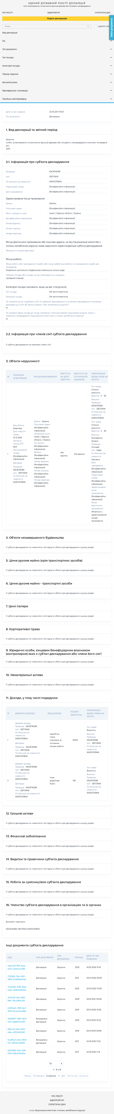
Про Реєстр (7, 13)
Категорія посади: (11, 66)
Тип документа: (9, 49)
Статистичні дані (102, 13)
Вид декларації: (10, 32)
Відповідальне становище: (15, 90)
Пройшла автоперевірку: (14, 99)
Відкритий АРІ (54, 13)
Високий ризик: (10, 82)
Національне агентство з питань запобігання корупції (60, 1110)
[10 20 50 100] (56, 1063)
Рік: (3, 41)
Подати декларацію (57, 18)
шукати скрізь (105, 26)
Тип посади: (8, 57)
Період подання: (10, 74)
